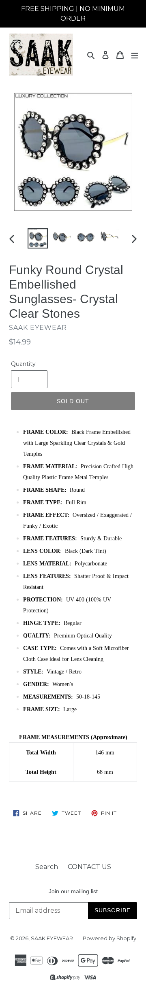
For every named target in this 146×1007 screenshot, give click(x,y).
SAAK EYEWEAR (52, 938)
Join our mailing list (73, 891)
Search (46, 867)
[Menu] (134, 54)
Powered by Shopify (109, 938)
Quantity (23, 364)
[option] (37, 238)
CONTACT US (89, 867)
